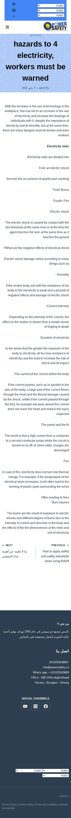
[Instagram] (14, 10)
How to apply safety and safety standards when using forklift (55, 553)
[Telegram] (14, 16)
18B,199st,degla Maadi (55, 677)
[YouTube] (25, 706)
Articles (35, 35)
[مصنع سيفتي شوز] (55, 27)
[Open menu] (7, 27)
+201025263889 (59, 662)
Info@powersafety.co (56, 667)
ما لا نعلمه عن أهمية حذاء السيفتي (14, 551)
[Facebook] (14, 4)
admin (42, 88)
